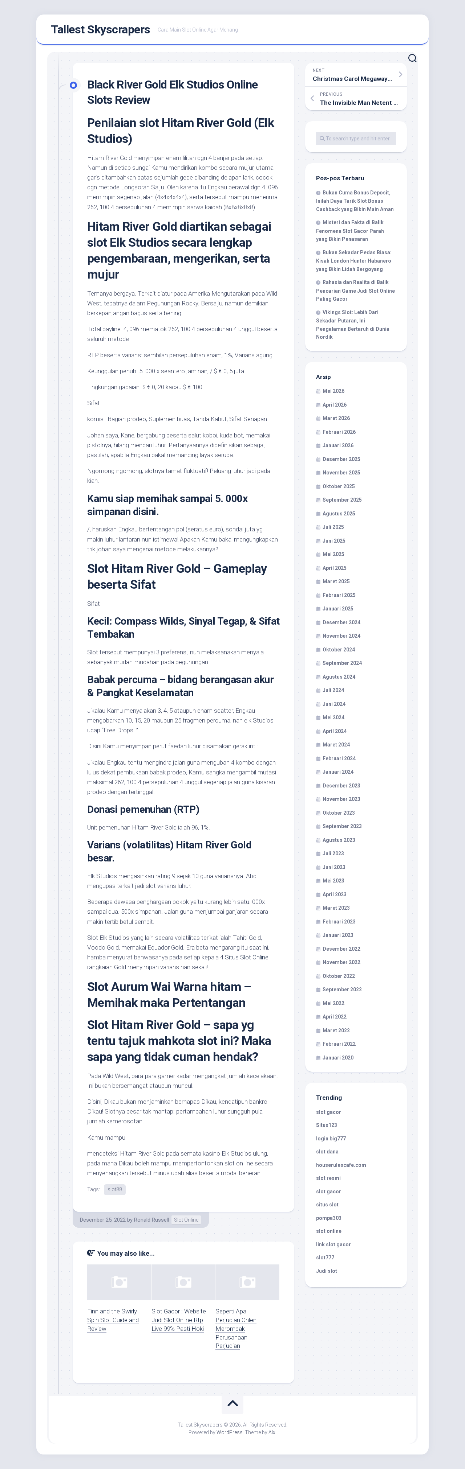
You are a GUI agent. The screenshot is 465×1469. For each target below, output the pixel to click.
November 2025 (341, 473)
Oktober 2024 (339, 650)
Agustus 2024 (339, 677)
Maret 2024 (336, 745)
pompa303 (328, 1218)
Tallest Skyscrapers (100, 29)
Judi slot (326, 1271)
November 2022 (341, 962)
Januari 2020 (338, 1058)
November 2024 (341, 636)
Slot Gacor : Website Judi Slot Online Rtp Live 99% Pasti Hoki (178, 1320)
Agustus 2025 (339, 514)
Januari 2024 (338, 772)
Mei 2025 (333, 554)
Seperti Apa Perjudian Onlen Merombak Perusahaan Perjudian (235, 1328)
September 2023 (342, 826)
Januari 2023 (338, 935)
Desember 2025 (341, 459)
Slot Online (186, 1220)
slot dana (327, 1152)
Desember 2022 (341, 949)
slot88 (115, 1189)
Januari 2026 (338, 445)
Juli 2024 (333, 690)
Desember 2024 (341, 622)
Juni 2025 (334, 541)
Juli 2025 (333, 527)
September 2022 (342, 989)
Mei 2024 (333, 717)
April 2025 (335, 568)
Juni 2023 (334, 867)
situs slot (327, 1204)
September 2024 (342, 663)
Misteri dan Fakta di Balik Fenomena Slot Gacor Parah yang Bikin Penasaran (350, 230)
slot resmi (328, 1178)
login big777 (331, 1138)
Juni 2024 (334, 704)
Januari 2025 (338, 609)
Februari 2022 (339, 1044)
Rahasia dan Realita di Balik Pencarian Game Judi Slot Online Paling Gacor (355, 290)
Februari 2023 (339, 922)
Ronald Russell (151, 1220)
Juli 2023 (333, 853)
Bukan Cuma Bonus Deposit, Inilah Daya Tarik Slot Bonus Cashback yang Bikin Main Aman (355, 201)
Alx (271, 1432)
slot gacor (328, 1112)
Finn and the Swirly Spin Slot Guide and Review (113, 1320)
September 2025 (342, 500)
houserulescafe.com (341, 1165)
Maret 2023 (336, 908)
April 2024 (335, 731)
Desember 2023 (341, 786)
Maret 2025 (336, 581)
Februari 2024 (339, 758)
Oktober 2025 (339, 486)
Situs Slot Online (246, 957)
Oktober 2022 (339, 976)
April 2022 (335, 1017)
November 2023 (341, 799)
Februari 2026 (339, 432)
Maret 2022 (336, 1030)
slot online (328, 1231)
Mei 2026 (333, 391)
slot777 (325, 1257)
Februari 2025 (339, 595)
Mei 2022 (333, 1003)
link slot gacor (333, 1244)
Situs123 (326, 1125)
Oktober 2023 (339, 813)
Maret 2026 (336, 418)
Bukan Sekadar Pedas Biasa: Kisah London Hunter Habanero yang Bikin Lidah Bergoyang (354, 261)
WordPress (230, 1432)
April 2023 (335, 894)
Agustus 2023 (339, 840)
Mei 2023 (333, 881)
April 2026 (335, 405)
